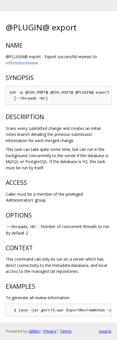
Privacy (49, 331)
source (105, 331)
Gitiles (34, 331)
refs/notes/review (22, 63)
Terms (66, 331)
